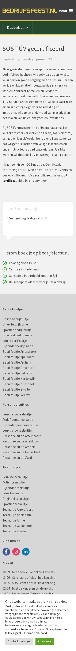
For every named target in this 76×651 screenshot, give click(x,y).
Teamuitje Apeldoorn (17, 515)
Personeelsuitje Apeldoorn (21, 441)
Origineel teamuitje (16, 499)
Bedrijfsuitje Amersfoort (19, 352)
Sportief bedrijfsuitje (17, 330)
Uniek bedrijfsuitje (15, 324)
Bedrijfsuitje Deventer (18, 368)
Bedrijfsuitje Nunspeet (18, 384)
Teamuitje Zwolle (14, 531)
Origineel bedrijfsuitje (18, 335)
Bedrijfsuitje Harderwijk (19, 379)
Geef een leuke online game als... (30, 572)
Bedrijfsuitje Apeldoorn (19, 357)
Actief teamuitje (14, 482)
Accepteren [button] (44, 641)
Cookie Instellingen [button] (19, 641)
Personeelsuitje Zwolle (18, 458)
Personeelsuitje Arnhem (19, 447)
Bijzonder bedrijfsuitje (18, 346)
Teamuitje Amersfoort (18, 509)
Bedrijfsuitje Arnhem (17, 362)
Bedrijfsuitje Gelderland (19, 373)
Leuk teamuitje (13, 493)
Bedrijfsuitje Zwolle (16, 389)
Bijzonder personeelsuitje (20, 425)
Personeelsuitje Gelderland (21, 452)
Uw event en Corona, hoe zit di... (30, 594)
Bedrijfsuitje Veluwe (17, 395)
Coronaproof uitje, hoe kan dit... (29, 578)
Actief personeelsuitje (18, 420)
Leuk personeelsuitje (17, 414)
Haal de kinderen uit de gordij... (28, 588)
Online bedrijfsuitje (16, 319)
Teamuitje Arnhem (15, 520)
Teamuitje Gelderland (17, 526)
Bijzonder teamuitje (16, 488)
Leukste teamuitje (15, 477)
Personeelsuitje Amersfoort (22, 436)
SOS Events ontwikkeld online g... (30, 583)
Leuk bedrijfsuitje (15, 341)
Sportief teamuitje (15, 504)
